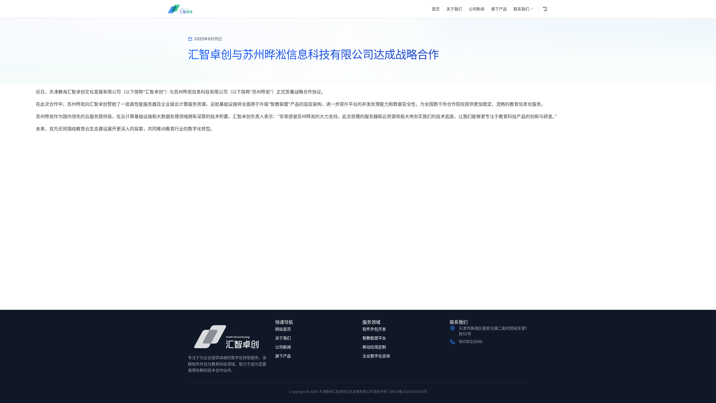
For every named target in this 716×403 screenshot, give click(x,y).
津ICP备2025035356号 (408, 392)
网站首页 (283, 329)
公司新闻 (283, 347)
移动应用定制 (374, 347)
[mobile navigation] (544, 9)
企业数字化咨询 (376, 355)
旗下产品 (283, 355)
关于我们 (283, 338)
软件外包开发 (374, 329)
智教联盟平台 (374, 338)
